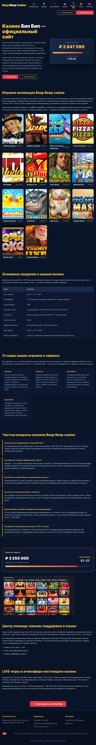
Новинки (73, 5)
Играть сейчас (11, 77)
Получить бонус (29, 77)
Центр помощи (54, 5)
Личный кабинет (67, 12)
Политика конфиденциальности (45, 723)
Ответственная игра (41, 726)
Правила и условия (41, 720)
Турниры (44, 5)
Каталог (64, 5)
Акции (81, 5)
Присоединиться (86, 12)
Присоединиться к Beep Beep (49, 704)
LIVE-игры (89, 5)
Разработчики (33, 5)
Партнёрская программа (74, 720)
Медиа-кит (69, 723)
